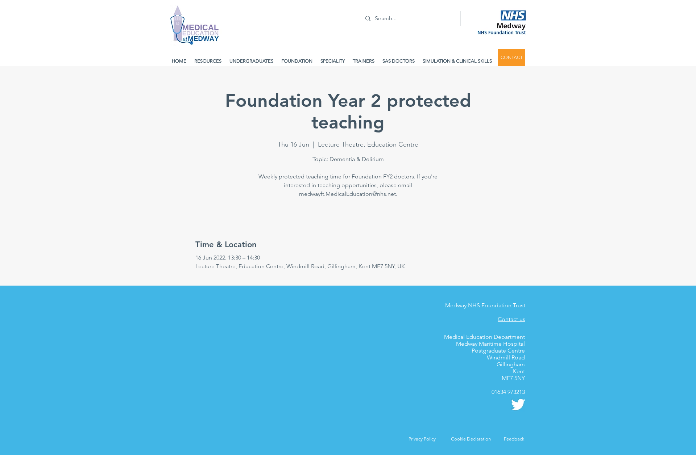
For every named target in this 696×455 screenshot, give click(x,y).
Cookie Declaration (471, 439)
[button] (514, 439)
